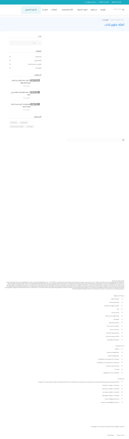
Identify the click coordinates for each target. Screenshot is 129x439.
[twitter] (124, 290)
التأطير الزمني (25, 60)
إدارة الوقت (25, 56)
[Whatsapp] (119, 290)
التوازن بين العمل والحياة (25, 64)
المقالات (112, 20)
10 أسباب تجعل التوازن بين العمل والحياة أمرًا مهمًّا (21, 81)
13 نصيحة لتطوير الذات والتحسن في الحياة (104, 46)
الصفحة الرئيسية (119, 20)
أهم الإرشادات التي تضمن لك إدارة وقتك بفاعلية (20, 105)
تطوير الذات (25, 68)
